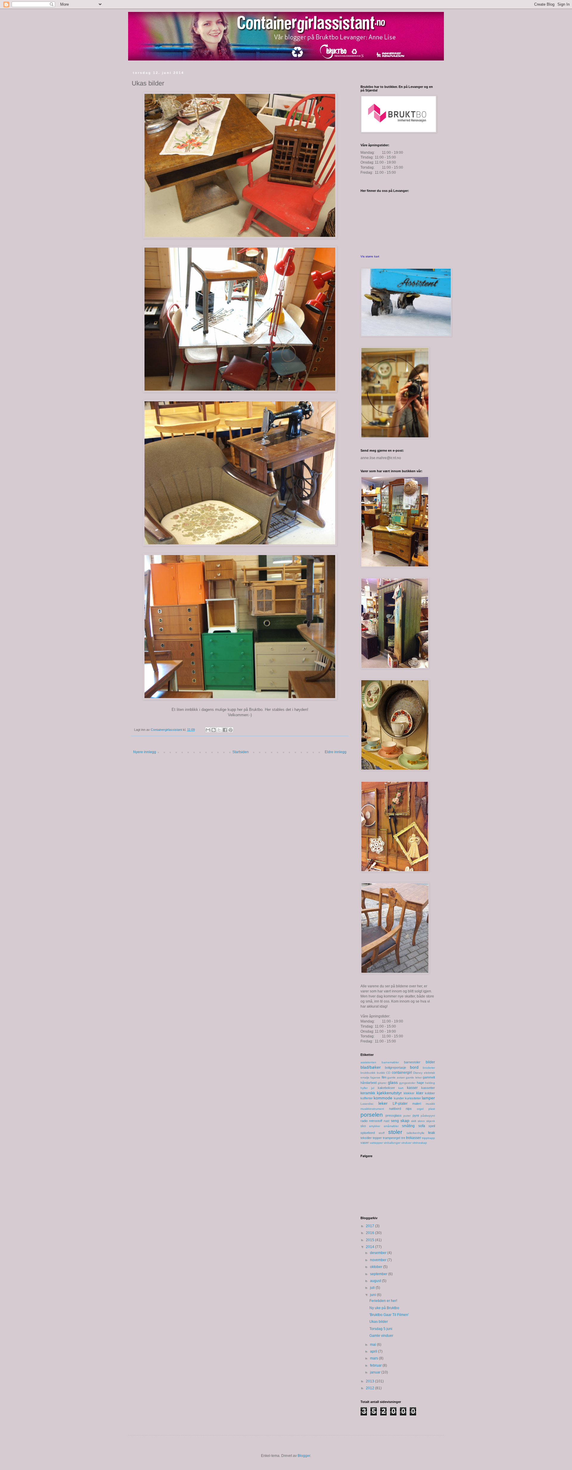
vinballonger (392, 1142)
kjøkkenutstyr (389, 1092)
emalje (364, 1077)
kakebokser (386, 1088)
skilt (413, 1121)
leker (383, 1103)
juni (373, 1295)
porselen (371, 1115)
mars (374, 1358)
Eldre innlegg (335, 752)
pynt (416, 1115)
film (384, 1077)
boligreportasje (395, 1067)
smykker (374, 1126)
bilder (430, 1062)
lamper (428, 1097)
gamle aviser (396, 1077)
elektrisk (429, 1072)
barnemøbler (390, 1062)
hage (420, 1082)
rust (386, 1121)
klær (419, 1093)
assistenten (368, 1062)
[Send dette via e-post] (208, 730)
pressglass (394, 1115)
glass (393, 1082)
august (376, 1281)
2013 (370, 1381)
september (379, 1274)
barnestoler (412, 1062)
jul (372, 1088)
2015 (370, 1240)
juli (373, 1288)
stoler (395, 1132)
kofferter (366, 1098)
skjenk (430, 1121)
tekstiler (366, 1138)
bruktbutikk (367, 1072)
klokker (409, 1093)
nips (409, 1108)
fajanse (375, 1077)
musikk (430, 1103)
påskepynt (428, 1115)
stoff (382, 1133)
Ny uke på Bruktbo (384, 1308)
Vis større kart (369, 256)
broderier (429, 1067)
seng (395, 1121)
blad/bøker (370, 1067)
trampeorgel (391, 1138)
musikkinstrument (372, 1108)
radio (364, 1121)
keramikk (367, 1093)
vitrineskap (419, 1142)
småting (408, 1126)
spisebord (367, 1133)
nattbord (395, 1108)
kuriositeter (413, 1098)
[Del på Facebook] (225, 730)
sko (363, 1126)
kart (400, 1088)
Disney (417, 1072)
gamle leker (414, 1077)
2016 (370, 1233)
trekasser (413, 1138)
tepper (377, 1138)
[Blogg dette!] (214, 730)
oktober (376, 1267)
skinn (421, 1121)
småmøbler (391, 1126)
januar (375, 1372)
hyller (364, 1088)
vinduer (406, 1142)
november (378, 1260)
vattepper (376, 1142)
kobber (430, 1093)
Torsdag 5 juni (380, 1329)
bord (414, 1067)
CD (388, 1072)
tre (403, 1138)
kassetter (428, 1088)
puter (407, 1115)
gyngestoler (407, 1082)
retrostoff (375, 1121)
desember (378, 1253)
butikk (381, 1072)
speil (431, 1126)
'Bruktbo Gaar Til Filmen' (389, 1315)
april (374, 1351)
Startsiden (240, 752)
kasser (412, 1088)
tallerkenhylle (416, 1133)
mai (373, 1344)
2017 (370, 1226)
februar (376, 1365)
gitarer (382, 1082)
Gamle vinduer (381, 1336)
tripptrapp (428, 1138)
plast (431, 1108)
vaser (364, 1142)
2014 (370, 1247)
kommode (383, 1097)
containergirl (402, 1072)
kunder (399, 1098)
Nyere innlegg (144, 752)
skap (404, 1120)
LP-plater (400, 1103)
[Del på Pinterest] (231, 730)
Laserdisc (367, 1103)
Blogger (304, 1456)
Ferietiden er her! (383, 1301)
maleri (416, 1103)
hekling (430, 1082)
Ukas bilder (378, 1322)
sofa (421, 1126)
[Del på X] (219, 730)
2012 (370, 1388)
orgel (420, 1108)
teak (431, 1133)
